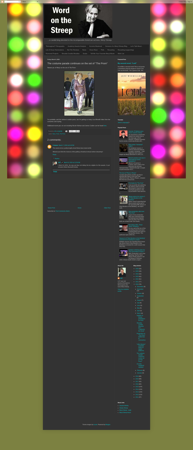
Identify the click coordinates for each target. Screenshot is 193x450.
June (138, 305)
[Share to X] (74, 131)
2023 (137, 276)
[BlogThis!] (72, 131)
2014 (137, 389)
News (84, 50)
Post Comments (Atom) (63, 211)
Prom (57, 133)
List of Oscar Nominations (55, 50)
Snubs (85, 53)
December (140, 286)
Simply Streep (123, 408)
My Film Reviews (73, 50)
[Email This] (70, 131)
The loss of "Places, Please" (127, 173)
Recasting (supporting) (126, 50)
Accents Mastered (95, 46)
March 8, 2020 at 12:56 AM (72, 162)
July (138, 303)
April (138, 310)
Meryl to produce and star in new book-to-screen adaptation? (137, 159)
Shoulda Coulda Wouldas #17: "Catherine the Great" (141, 327)
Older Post (107, 208)
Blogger (108, 424)
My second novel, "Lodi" (127, 63)
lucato (95, 424)
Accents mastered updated (140, 365)
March (139, 313)
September (140, 296)
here (105, 125)
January (139, 373)
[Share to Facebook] (76, 131)
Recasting (110, 50)
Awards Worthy (124, 405)
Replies (57, 158)
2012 (137, 394)
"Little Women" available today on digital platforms (141, 347)
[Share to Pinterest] (78, 131)
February (140, 370)
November (140, 289)
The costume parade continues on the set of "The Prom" (141, 357)
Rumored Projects (52, 53)
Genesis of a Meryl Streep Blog (116, 46)
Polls (102, 50)
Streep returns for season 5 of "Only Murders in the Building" (137, 198)
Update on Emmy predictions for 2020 (141, 318)
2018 (137, 379)
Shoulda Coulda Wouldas (71, 53)
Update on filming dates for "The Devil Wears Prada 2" (137, 250)
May (138, 308)
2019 (137, 376)
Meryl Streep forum (125, 412)
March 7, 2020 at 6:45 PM (66, 145)
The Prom (62, 133)
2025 (137, 271)
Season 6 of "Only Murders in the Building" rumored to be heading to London (132, 239)
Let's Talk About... (136, 46)
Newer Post (51, 208)
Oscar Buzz (93, 50)
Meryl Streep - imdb (125, 410)
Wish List (121, 53)
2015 (137, 386)
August (139, 300)
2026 (137, 268)
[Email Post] (66, 131)
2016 (137, 384)
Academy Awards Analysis (77, 46)
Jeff (59, 162)
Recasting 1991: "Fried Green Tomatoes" (135, 225)
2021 (137, 281)
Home (79, 208)
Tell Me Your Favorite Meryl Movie (102, 53)
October (139, 293)
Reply (54, 154)
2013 (137, 392)
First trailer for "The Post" (136, 183)
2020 (137, 284)
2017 (137, 381)
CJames (55, 145)
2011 (137, 397)
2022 (137, 279)
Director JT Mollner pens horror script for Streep (136, 132)
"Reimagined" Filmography (55, 46)
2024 (137, 274)
